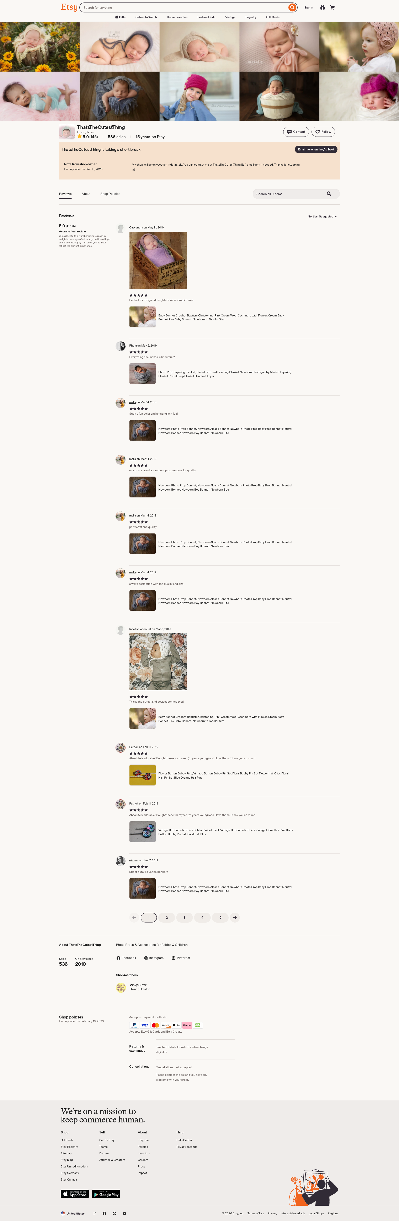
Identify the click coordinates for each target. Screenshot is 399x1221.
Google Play (106, 1194)
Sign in (308, 7)
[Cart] (332, 7)
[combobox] (183, 7)
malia (132, 402)
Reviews (65, 194)
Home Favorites (177, 17)
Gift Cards (273, 17)
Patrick (133, 746)
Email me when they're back (316, 149)
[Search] (292, 7)
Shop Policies (110, 194)
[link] (134, 918)
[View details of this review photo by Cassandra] (158, 260)
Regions (333, 1213)
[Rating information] (79, 136)
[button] (296, 132)
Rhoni (133, 345)
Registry (250, 17)
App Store (75, 1194)
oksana (133, 860)
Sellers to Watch (146, 17)
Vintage (230, 17)
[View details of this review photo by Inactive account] (158, 661)
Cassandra (136, 227)
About (86, 194)
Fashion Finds (206, 17)
